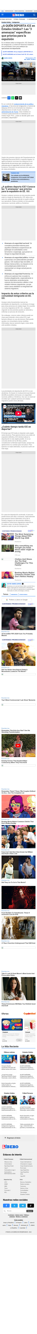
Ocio (21, 1179)
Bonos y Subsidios (25, 1182)
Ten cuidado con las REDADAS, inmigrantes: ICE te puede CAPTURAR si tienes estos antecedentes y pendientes (22, 178)
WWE (6, 1184)
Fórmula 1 (7, 1190)
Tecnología (23, 1192)
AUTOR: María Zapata (14, 584)
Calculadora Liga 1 (9, 1170)
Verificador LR (24, 1225)
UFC (5, 1182)
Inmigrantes (16, 22)
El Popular (19, 1222)
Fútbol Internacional (26, 1159)
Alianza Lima (8, 1162)
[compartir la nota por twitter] (16, 98)
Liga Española (24, 1172)
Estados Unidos (6, 22)
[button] (34, 15)
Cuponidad (22, 1228)
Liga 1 (6, 1168)
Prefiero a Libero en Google (18, 600)
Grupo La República (8, 1222)
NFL (5, 1192)
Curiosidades (24, 1190)
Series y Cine (24, 1188)
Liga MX (22, 1176)
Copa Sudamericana (26, 1166)
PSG (21, 1174)
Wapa (9, 1225)
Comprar (19, 1040)
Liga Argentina (24, 1170)
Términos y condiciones (22, 1217)
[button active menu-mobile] (2, 15)
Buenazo (16, 1225)
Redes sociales (24, 1184)
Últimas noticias (6, 19)
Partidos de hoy (9, 11)
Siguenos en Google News (20, 98)
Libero (25, 1222)
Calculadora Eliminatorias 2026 (9, 1172)
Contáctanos (11, 1215)
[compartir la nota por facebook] (9, 98)
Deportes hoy (8, 1179)
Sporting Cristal (8, 1166)
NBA (5, 1186)
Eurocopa (23, 1168)
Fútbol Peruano (19, 19)
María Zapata (8, 58)
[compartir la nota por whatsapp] (12, 98)
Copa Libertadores (25, 1162)
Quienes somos (19, 1215)
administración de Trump (10, 112)
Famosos (23, 1186)
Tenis (5, 1188)
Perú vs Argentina (19, 11)
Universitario (29, 11)
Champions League (26, 1164)
